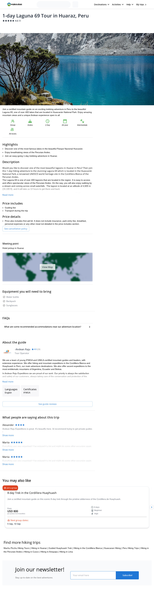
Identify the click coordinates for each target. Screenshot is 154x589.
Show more (8, 435)
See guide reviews (47, 404)
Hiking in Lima (66, 552)
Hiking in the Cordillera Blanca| (88, 548)
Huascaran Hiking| (113, 548)
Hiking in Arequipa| (49, 552)
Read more (7, 194)
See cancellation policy (15, 228)
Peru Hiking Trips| (131, 548)
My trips (140, 4)
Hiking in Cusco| (32, 552)
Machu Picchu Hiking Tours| (17, 548)
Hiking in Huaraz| (39, 548)
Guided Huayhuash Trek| (61, 548)
